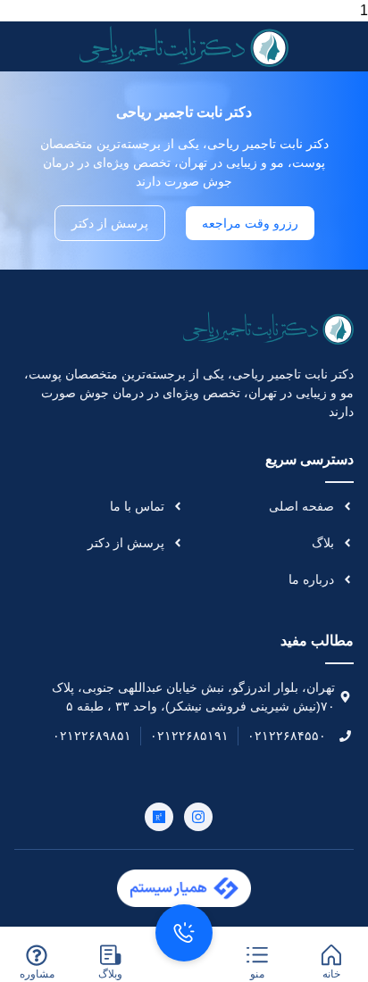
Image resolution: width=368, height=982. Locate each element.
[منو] (257, 955)
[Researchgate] (159, 817)
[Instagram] (198, 817)
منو (257, 974)
